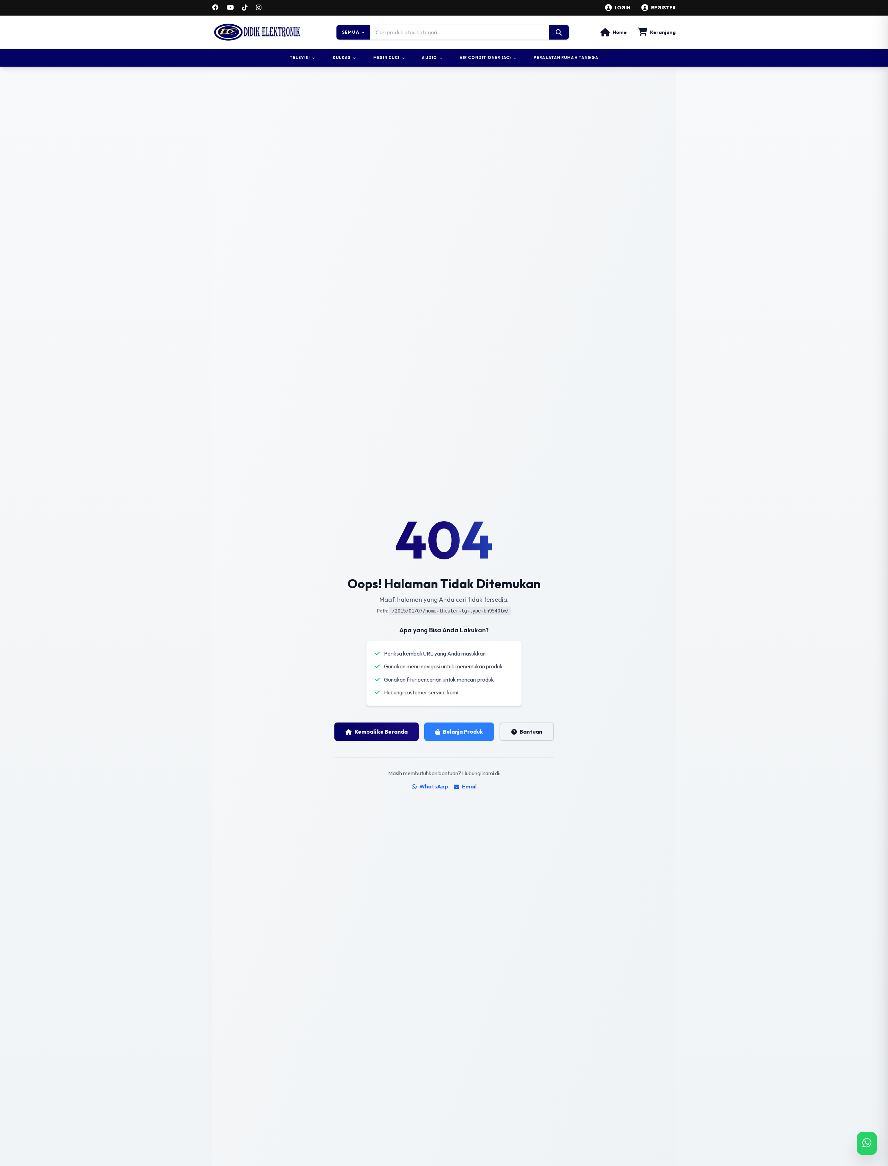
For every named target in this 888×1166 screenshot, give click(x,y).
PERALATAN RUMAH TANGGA (565, 57)
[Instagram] (259, 7)
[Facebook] (215, 7)
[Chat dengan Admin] (867, 1143)
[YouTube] (230, 7)
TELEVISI (300, 57)
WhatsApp (433, 786)
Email (469, 786)
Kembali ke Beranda (381, 731)
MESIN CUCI (386, 57)
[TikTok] (245, 7)
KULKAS (342, 57)
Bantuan (531, 731)
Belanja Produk (463, 731)
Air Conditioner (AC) (485, 57)
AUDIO (429, 57)
